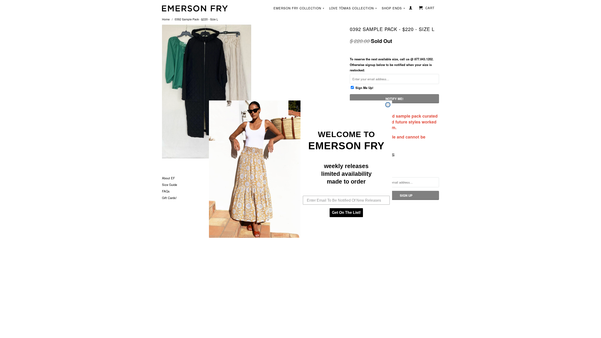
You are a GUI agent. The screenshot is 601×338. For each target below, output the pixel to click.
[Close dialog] (387, 104)
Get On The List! (346, 213)
